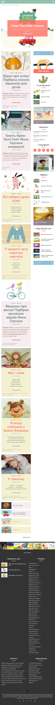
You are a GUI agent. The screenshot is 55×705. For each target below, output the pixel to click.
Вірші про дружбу (18, 219)
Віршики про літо (18, 393)
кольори (22, 671)
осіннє (4, 107)
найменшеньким (22, 497)
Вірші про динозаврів (34, 598)
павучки (10, 678)
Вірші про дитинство (18, 449)
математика (11, 675)
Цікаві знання (32, 650)
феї (14, 344)
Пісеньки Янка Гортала (34, 647)
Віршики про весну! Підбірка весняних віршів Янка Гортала (17, 313)
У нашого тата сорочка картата (16, 253)
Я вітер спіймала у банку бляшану (16, 427)
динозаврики (4, 669)
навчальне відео (10, 676)
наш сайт (4, 168)
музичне (3, 676)
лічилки (21, 673)
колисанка (11, 497)
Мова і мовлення (33, 631)
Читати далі (16, 102)
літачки (14, 673)
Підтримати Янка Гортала (35, 665)
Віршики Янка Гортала (34, 669)
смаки (7, 680)
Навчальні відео (33, 675)
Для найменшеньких (34, 618)
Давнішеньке (26, 537)
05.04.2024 (13, 193)
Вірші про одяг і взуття (19, 275)
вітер (7, 344)
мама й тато (20, 277)
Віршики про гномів (34, 575)
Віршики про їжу (33, 579)
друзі (4, 220)
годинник (13, 667)
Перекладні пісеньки (34, 639)
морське (21, 675)
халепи (15, 682)
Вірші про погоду (33, 608)
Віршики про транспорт (35, 594)
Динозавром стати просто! (40, 131)
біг (3, 450)
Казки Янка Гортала (34, 671)
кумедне (7, 220)
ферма (9, 682)
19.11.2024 (13, 132)
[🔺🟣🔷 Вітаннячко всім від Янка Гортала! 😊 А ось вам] (17, 546)
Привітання (32, 649)
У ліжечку (16, 479)
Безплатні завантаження (35, 676)
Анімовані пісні (32, 563)
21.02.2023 (13, 475)
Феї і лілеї (16, 373)
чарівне (11, 394)
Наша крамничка (33, 680)
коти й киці (4, 673)
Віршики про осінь (33, 588)
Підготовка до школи (34, 643)
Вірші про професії (33, 612)
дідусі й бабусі (15, 277)
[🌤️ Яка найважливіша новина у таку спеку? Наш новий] (44, 546)
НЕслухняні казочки (34, 635)
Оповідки (31, 637)
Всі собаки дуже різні (16, 199)
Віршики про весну (10, 393)
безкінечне (9, 277)
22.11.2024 (12, 72)
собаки (10, 220)
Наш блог (31, 682)
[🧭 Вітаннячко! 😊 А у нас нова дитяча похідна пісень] (37, 546)
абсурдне (4, 277)
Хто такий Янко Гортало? (35, 663)
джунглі (19, 667)
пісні (24, 678)
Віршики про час (33, 596)
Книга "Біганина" (19, 663)
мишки (16, 675)
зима (12, 671)
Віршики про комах (34, 581)
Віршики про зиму (33, 577)
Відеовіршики (32, 569)
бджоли (17, 665)
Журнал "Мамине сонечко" (8, 663)
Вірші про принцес (33, 610)
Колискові (17, 496)
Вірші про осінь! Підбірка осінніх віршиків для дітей (16, 81)
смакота (12, 680)
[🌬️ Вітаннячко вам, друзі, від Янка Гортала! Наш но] (3, 546)
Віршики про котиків (34, 583)
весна (4, 344)
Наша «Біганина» (33, 667)
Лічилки (31, 627)
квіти (12, 344)
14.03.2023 (13, 246)
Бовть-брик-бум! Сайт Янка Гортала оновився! (16, 141)
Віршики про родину (10, 275)
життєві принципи (6, 671)
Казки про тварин (33, 621)
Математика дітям (33, 629)
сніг (15, 680)
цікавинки (20, 682)
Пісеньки (31, 645)
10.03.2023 (13, 369)
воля (9, 344)
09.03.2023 (13, 420)
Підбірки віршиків (14, 106)
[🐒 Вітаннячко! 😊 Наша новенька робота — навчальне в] (31, 546)
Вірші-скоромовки (33, 616)
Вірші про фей (24, 393)
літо (6, 394)
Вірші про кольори (33, 604)
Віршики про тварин (10, 219)
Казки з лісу (32, 619)
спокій (7, 107)
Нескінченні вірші (33, 633)
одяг (24, 277)
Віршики (4, 219)
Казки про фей (32, 623)
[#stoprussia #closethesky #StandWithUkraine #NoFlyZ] (10, 546)
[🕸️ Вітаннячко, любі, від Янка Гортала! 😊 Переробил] (24, 546)
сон (26, 497)
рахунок (3, 680)
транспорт (4, 682)
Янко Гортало (18, 90)
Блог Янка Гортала (6, 106)
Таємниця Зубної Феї (39, 140)
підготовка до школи (17, 678)
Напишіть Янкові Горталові (35, 678)
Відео (30, 567)
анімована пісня (10, 665)
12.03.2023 (13, 303)
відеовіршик (4, 667)
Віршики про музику (34, 587)
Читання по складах (34, 652)
